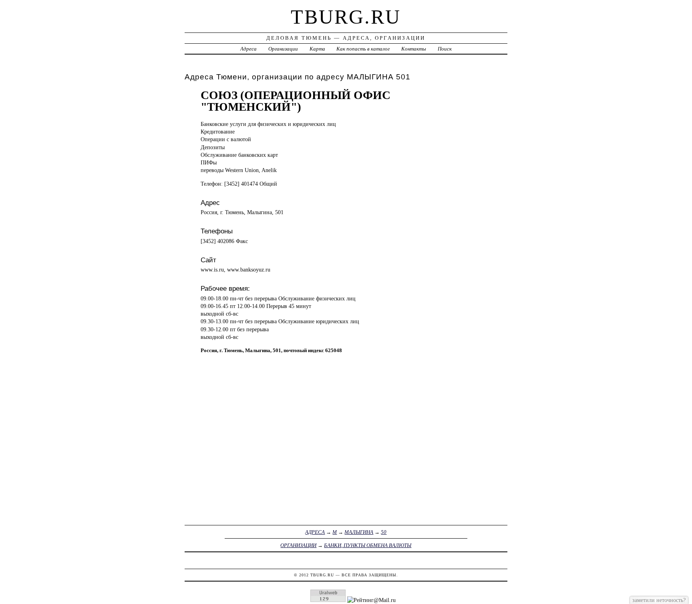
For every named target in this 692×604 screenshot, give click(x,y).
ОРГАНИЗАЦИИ (298, 545)
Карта (317, 49)
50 (383, 532)
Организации (283, 49)
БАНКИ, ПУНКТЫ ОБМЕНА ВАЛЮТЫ (367, 545)
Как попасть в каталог (363, 49)
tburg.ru (346, 17)
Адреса (248, 49)
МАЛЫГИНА (358, 532)
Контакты (413, 49)
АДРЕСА (315, 532)
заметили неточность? (659, 600)
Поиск (445, 49)
